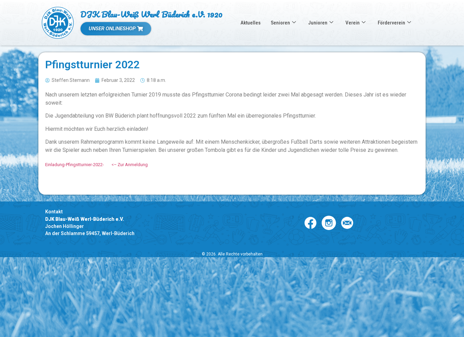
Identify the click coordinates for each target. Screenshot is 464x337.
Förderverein (391, 23)
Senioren (280, 23)
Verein (352, 23)
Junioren (317, 23)
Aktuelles (250, 23)
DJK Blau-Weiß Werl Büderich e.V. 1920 (151, 14)
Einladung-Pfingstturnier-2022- (74, 164)
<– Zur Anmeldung (129, 164)
